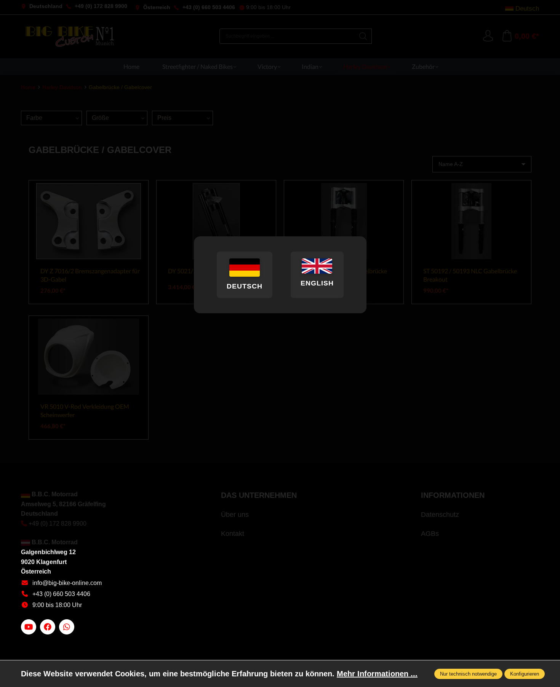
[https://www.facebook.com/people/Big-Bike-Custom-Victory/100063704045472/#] (47, 626)
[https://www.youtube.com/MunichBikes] (28, 626)
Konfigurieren (524, 674)
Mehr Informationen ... (377, 673)
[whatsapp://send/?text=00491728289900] (66, 626)
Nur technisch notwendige (468, 674)
